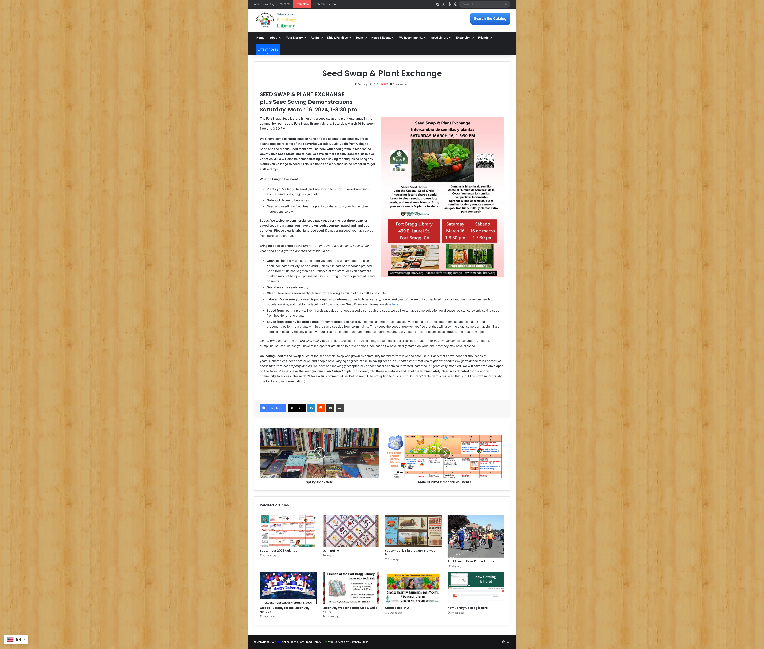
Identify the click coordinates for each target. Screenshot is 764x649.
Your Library (294, 37)
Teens (360, 37)
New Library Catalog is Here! (468, 608)
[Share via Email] (330, 408)
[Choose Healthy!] (413, 588)
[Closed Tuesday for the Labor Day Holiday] (288, 588)
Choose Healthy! (397, 608)
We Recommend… (411, 37)
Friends (483, 37)
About (274, 37)
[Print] (340, 408)
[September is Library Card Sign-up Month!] (413, 531)
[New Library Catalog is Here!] (476, 588)
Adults (315, 37)
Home (260, 37)
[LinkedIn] (311, 408)
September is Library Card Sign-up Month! (339, 4)
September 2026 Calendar (279, 551)
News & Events (381, 37)
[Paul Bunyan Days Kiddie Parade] (476, 536)
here (395, 304)
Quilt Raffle (331, 551)
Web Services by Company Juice (348, 641)
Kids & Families (337, 37)
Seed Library (439, 37)
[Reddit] (321, 408)
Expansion (463, 37)
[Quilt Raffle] (351, 531)
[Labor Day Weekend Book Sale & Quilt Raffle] (351, 588)
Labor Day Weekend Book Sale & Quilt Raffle (350, 610)
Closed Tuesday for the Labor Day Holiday (284, 610)
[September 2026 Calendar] (288, 531)
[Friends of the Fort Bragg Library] (276, 20)
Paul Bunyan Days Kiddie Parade (471, 561)
